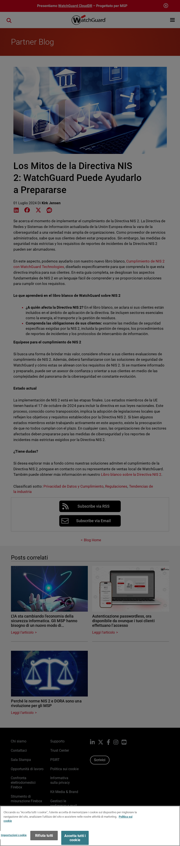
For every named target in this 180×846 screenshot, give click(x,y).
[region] (90, 826)
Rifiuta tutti (44, 835)
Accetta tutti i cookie (75, 838)
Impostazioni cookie (14, 835)
